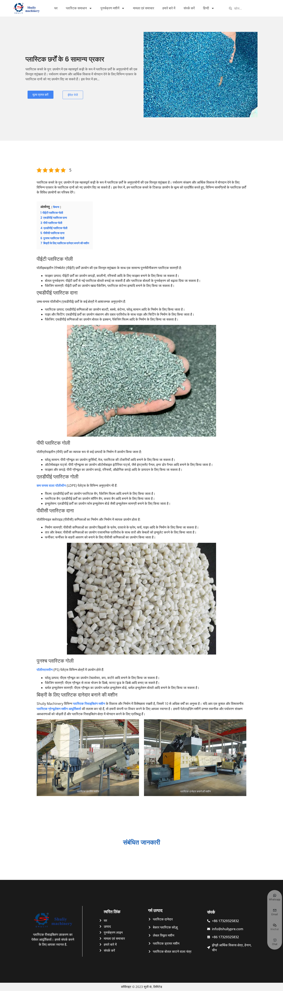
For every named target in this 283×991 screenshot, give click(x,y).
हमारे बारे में (168, 8)
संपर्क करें (189, 8)
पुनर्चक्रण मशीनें (109, 8)
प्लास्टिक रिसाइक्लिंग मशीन (89, 703)
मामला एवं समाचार (143, 8)
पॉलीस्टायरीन (45, 669)
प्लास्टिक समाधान (76, 8)
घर (56, 8)
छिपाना (56, 207)
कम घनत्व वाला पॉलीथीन (52, 485)
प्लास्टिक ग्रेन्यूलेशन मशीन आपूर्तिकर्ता (59, 708)
